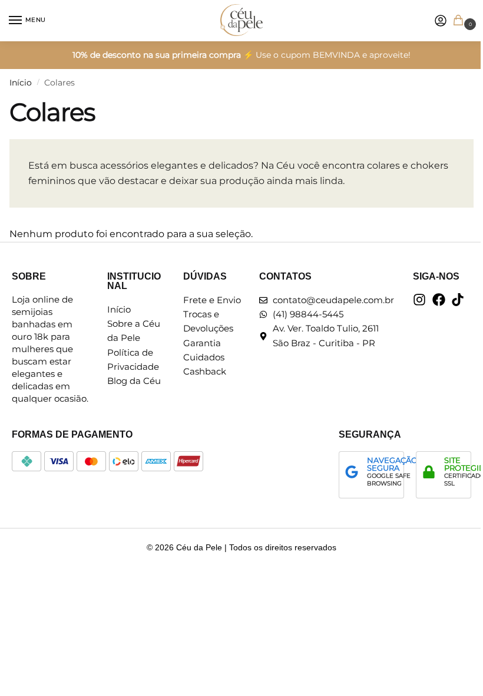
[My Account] (441, 20)
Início (20, 82)
